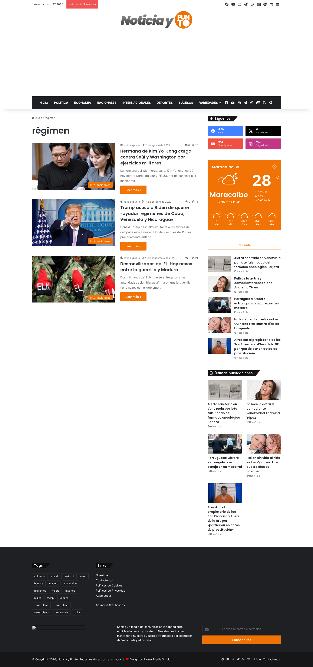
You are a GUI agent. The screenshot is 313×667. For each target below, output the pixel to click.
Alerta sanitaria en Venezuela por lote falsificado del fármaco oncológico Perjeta (257, 262)
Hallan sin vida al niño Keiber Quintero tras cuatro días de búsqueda (256, 323)
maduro (53, 583)
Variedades (208, 102)
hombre (38, 583)
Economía (82, 102)
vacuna (64, 597)
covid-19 (69, 576)
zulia (77, 612)
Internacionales (136, 102)
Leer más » (133, 190)
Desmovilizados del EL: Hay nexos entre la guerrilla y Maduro (156, 267)
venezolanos (42, 612)
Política (61, 102)
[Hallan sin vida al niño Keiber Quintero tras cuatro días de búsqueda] (219, 325)
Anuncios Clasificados (110, 605)
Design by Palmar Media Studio (150, 659)
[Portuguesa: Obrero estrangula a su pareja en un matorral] (219, 305)
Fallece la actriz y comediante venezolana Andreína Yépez (253, 283)
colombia (39, 576)
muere (55, 590)
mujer (37, 597)
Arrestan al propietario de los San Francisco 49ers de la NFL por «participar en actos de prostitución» (257, 346)
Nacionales (106, 102)
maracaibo (70, 583)
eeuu (83, 576)
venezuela (62, 612)
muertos (70, 590)
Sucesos (186, 102)
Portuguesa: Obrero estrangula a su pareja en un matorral (256, 303)
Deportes (165, 102)
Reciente (244, 245)
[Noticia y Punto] (156, 21)
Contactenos (271, 659)
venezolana (41, 605)
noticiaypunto (131, 145)
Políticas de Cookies (109, 585)
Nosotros (102, 575)
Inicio (43, 102)
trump (50, 597)
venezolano (61, 605)
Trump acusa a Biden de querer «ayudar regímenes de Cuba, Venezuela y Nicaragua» (155, 213)
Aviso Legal (103, 595)
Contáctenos (104, 580)
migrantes (40, 590)
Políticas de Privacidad (110, 590)
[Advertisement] (156, 64)
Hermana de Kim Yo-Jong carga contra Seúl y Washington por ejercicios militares (155, 157)
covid (54, 576)
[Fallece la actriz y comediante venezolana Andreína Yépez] (219, 284)
